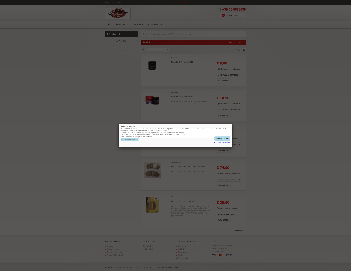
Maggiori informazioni (222, 143)
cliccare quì (147, 137)
